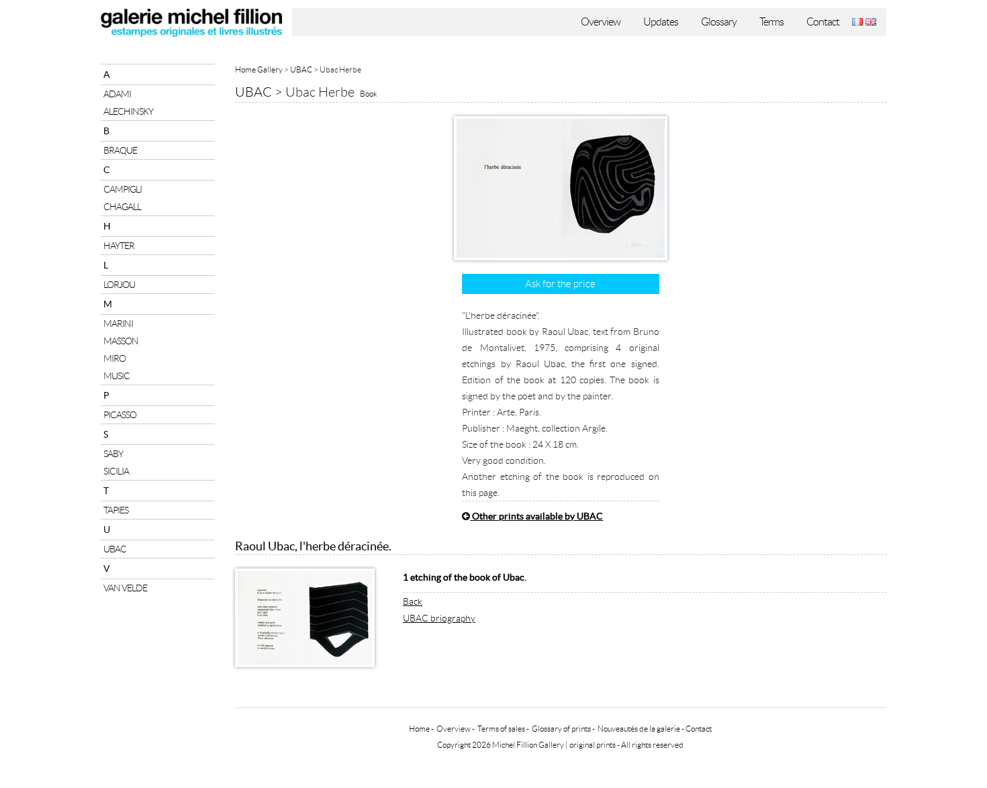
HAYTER (118, 245)
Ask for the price (560, 284)
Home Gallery (259, 69)
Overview (600, 22)
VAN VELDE (125, 588)
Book (368, 93)
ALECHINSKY (128, 111)
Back (412, 601)
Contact (822, 22)
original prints (592, 744)
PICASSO (119, 414)
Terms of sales (501, 728)
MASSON (120, 341)
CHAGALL (122, 206)
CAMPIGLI (122, 189)
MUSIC (116, 376)
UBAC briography (439, 618)
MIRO (114, 358)
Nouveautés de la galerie (639, 728)
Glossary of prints (561, 728)
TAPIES (115, 510)
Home (419, 728)
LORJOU (119, 284)
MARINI (118, 323)
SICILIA (116, 471)
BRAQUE (120, 150)
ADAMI (117, 94)
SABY (113, 453)
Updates (660, 22)
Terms (771, 22)
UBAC (114, 549)
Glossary (719, 22)
